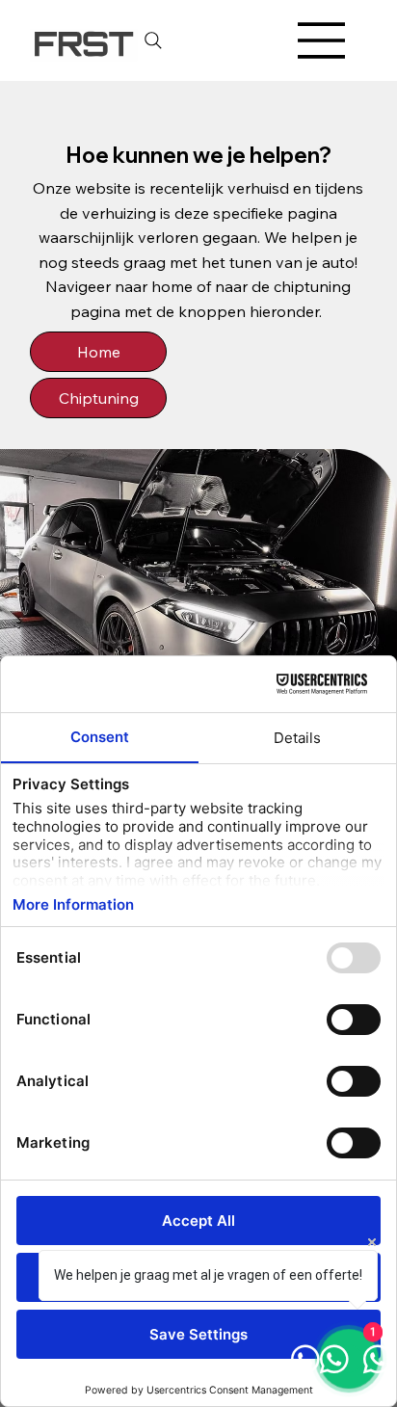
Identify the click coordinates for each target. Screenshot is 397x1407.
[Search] (153, 40)
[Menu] (322, 40)
